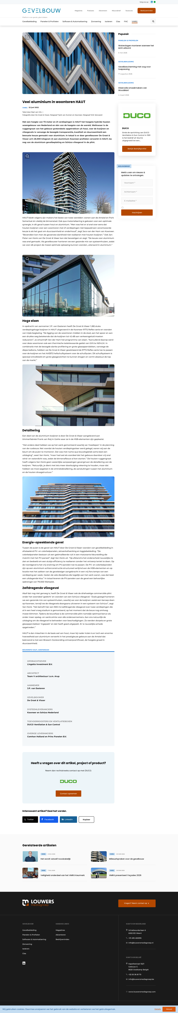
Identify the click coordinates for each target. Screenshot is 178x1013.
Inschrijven (137, 212)
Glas (118, 21)
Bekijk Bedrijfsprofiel (137, 149)
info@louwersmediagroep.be (141, 979)
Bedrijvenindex (146, 11)
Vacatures (129, 11)
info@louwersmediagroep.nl (140, 943)
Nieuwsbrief (116, 11)
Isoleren (108, 21)
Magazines (78, 11)
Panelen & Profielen (49, 21)
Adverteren (103, 11)
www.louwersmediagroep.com (142, 992)
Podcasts (90, 11)
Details (158, 1009)
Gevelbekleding (29, 21)
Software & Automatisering (74, 21)
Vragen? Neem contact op (135, 903)
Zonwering (96, 21)
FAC (126, 21)
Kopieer (86, 819)
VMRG (135, 21)
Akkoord (169, 1009)
